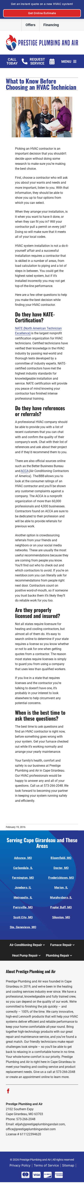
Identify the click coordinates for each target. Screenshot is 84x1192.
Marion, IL (61, 887)
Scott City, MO (23, 917)
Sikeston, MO (61, 917)
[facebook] (8, 1091)
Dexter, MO (61, 868)
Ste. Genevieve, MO (23, 927)
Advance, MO (23, 858)
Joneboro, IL (23, 887)
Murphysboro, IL (61, 897)
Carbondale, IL (23, 868)
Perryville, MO (23, 907)
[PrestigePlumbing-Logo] (42, 36)
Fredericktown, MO (61, 877)
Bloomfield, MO (61, 858)
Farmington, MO (23, 877)
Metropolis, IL (23, 897)
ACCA (25, 471)
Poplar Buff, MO (61, 907)
